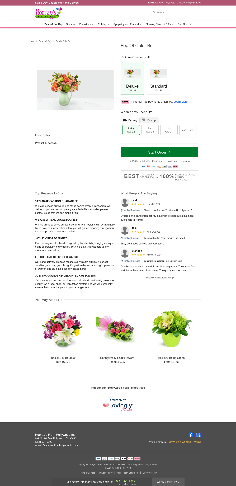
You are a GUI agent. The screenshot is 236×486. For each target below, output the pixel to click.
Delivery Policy (150, 473)
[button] (227, 471)
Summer (71, 24)
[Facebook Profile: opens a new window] (190, 434)
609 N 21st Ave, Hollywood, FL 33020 (55, 438)
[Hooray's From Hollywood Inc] (60, 13)
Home (32, 41)
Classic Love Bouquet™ (155, 210)
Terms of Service (87, 473)
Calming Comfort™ (153, 237)
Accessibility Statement (127, 473)
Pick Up (151, 120)
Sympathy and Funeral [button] (127, 24)
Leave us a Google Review (184, 442)
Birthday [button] (102, 24)
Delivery (132, 120)
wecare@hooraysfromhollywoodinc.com (57, 445)
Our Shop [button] (183, 24)
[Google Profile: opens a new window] (198, 434)
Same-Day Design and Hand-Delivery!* (58, 2)
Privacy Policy (105, 473)
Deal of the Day (53, 24)
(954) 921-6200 (43, 441)
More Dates (187, 130)
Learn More (181, 102)
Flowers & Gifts (45, 41)
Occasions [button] (85, 24)
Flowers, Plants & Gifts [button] (158, 24)
